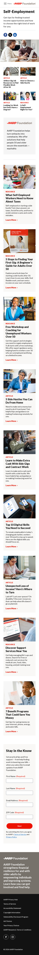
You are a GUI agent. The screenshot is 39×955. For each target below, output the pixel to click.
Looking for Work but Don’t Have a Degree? (10, 107)
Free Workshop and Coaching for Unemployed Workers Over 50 (18, 331)
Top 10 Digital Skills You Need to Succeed (18, 526)
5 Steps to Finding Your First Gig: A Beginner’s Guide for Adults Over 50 (19, 264)
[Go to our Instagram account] (12, 937)
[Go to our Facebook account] (5, 937)
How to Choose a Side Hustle (27, 82)
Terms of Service (20, 834)
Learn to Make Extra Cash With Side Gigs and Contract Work (18, 463)
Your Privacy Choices (11, 925)
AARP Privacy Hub (10, 899)
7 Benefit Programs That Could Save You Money (18, 714)
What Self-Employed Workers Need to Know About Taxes (19, 198)
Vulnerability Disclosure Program (15, 917)
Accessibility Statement (12, 908)
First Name (15, 776)
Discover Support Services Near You (16, 649)
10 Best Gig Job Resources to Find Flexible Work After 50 (10, 84)
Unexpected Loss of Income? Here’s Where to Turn (19, 589)
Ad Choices (7, 921)
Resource (24, 103)
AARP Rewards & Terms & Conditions (17, 930)
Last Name (15, 788)
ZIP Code (15, 812)
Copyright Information (11, 912)
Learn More (11, 220)
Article (6, 78)
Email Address (17, 800)
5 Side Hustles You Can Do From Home (19, 401)
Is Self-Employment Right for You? (26, 107)
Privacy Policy (11, 837)
